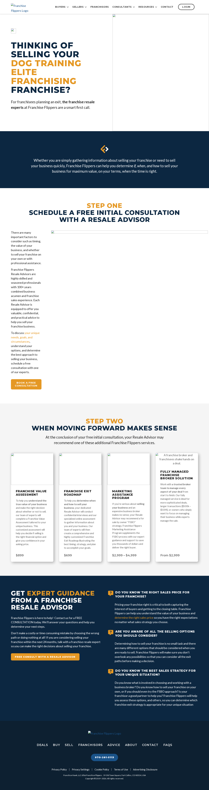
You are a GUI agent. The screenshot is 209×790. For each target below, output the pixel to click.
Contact (167, 7)
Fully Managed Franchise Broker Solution (176, 475)
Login (186, 7)
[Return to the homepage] (27, 7)
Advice (113, 745)
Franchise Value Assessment (31, 492)
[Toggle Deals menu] (134, 7)
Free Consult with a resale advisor (45, 656)
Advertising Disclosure (145, 769)
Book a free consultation (26, 384)
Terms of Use (121, 769)
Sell (69, 745)
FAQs (167, 745)
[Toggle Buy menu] (68, 7)
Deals (42, 745)
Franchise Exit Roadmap (78, 492)
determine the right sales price (134, 617)
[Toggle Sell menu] (86, 7)
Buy (56, 745)
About (131, 745)
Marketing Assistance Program (122, 494)
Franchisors (99, 7)
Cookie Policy (102, 769)
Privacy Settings (80, 769)
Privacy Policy (59, 769)
